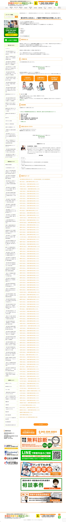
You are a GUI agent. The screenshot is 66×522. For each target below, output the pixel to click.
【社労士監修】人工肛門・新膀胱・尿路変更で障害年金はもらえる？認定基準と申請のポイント (10, 254)
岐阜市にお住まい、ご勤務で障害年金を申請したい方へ (29, 270)
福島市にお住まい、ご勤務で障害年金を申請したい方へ (29, 215)
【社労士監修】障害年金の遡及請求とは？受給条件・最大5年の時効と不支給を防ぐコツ (10, 300)
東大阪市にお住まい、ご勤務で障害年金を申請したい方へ (30, 292)
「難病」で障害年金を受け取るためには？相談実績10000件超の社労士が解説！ (34, 165)
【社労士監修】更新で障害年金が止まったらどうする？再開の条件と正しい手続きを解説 (10, 264)
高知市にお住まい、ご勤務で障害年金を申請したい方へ (29, 229)
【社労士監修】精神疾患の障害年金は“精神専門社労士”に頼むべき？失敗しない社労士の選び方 (10, 150)
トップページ (24, 158)
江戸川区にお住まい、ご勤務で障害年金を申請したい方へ (30, 388)
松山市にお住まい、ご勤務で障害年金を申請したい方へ (29, 294)
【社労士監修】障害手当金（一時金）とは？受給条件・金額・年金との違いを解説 (10, 312)
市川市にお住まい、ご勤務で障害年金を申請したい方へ (29, 371)
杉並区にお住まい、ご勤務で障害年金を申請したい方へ (29, 395)
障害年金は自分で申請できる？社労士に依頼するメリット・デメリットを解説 (10, 110)
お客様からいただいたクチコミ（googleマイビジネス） (10, 408)
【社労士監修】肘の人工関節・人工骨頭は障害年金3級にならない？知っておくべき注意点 (10, 156)
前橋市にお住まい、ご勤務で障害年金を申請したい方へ (29, 342)
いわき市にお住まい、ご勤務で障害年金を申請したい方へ (30, 237)
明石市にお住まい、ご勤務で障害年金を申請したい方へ (29, 220)
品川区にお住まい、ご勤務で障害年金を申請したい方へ (29, 352)
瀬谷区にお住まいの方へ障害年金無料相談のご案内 (28, 417)
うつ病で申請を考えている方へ (10, 167)
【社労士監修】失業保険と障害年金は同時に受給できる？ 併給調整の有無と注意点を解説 (10, 328)
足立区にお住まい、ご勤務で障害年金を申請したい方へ (29, 383)
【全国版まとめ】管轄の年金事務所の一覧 (10, 130)
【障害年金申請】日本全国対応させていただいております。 (36, 13)
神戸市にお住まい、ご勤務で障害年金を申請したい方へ (29, 318)
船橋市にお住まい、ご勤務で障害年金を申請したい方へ (29, 398)
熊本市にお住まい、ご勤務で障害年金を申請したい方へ (29, 304)
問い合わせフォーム (39, 66)
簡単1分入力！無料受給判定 (9, 123)
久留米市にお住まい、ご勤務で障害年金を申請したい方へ (30, 217)
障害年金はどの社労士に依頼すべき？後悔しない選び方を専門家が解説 (10, 104)
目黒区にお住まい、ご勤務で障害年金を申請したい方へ (29, 359)
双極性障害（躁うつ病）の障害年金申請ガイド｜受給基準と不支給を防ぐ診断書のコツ (10, 232)
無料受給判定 (30, 8)
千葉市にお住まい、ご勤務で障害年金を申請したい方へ (29, 400)
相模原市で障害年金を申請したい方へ (26, 412)
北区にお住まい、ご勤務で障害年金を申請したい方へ (29, 366)
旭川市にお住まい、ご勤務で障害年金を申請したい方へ (29, 280)
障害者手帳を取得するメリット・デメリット (10, 146)
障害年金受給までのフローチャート (10, 95)
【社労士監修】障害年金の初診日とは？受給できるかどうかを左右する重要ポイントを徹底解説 (10, 99)
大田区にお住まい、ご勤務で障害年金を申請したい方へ (29, 196)
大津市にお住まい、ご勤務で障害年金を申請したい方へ (29, 239)
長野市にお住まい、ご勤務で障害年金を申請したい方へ (29, 251)
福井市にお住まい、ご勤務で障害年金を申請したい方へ (29, 200)
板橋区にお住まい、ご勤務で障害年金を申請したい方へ (29, 385)
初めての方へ (16, 8)
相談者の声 (7, 411)
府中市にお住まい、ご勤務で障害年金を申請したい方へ (29, 203)
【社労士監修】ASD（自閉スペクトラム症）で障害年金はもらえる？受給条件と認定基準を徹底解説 (10, 183)
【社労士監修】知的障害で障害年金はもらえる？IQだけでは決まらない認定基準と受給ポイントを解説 (10, 194)
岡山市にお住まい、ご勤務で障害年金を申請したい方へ (29, 301)
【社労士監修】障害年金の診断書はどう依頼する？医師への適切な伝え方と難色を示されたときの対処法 (10, 89)
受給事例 (25, 7)
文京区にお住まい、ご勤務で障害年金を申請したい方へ (29, 186)
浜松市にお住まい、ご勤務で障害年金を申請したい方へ (29, 306)
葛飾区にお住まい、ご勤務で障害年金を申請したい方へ (29, 369)
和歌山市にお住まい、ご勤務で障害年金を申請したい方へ (30, 246)
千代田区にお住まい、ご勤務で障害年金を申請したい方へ (30, 188)
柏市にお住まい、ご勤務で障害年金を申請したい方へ (29, 354)
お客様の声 (50, 7)
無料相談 (35, 7)
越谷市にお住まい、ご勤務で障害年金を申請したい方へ (29, 345)
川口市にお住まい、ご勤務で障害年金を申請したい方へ (29, 393)
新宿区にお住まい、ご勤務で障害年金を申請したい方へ (29, 364)
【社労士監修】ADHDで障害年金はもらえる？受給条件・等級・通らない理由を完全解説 (10, 189)
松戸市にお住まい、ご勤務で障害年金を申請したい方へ (29, 373)
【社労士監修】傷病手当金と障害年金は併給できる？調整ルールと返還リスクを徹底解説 (10, 338)
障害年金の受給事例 (8, 164)
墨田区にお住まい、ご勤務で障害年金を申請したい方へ (29, 330)
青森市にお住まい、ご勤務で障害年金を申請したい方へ (29, 212)
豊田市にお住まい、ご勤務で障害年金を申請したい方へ (29, 277)
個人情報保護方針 (8, 421)
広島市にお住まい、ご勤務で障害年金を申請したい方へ (29, 313)
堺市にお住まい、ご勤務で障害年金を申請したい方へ (29, 309)
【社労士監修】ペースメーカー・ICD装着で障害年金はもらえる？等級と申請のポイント (10, 211)
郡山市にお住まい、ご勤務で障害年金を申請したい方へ (29, 232)
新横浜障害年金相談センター (23, 13)
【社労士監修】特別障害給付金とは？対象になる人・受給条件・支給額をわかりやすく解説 (10, 348)
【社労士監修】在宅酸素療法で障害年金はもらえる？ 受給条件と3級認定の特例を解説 (10, 369)
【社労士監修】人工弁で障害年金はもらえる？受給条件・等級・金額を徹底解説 (10, 216)
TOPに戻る (41, 424)
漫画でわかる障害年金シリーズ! (10, 127)
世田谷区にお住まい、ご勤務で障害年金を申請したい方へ (30, 402)
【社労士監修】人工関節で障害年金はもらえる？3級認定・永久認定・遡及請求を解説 (10, 206)
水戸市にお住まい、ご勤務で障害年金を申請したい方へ (29, 340)
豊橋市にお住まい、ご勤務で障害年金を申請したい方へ (29, 248)
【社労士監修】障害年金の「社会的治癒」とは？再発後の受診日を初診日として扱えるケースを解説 (10, 343)
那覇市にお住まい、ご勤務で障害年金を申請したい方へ (29, 227)
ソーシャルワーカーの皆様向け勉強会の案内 (10, 418)
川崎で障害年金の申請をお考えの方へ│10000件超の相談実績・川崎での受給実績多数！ (35, 162)
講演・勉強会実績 (8, 414)
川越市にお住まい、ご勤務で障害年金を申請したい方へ (29, 349)
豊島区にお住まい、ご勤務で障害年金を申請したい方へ (29, 337)
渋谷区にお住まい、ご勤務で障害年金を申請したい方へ (29, 193)
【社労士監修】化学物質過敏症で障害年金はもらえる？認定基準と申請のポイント (10, 280)
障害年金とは (11, 8)
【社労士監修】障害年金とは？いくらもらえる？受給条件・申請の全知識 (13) (10, 53)
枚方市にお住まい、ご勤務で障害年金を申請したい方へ (29, 263)
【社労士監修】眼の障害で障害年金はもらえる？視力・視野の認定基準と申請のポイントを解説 (10, 354)
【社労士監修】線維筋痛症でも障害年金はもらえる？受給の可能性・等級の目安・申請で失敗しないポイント (10, 242)
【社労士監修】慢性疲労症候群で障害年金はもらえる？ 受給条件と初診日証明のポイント (10, 285)
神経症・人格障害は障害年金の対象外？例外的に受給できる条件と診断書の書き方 (10, 226)
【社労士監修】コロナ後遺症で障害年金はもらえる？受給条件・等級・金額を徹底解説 (10, 259)
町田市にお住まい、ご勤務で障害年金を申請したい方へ (29, 357)
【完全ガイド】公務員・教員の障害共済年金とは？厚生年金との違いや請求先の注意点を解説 (10, 317)
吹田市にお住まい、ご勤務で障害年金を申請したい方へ (29, 261)
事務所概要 (40, 7)
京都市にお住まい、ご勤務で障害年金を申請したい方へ (29, 316)
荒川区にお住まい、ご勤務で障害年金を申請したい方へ (29, 198)
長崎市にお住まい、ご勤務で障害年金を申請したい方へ (29, 273)
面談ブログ (7, 117)
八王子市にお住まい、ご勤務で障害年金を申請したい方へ (30, 381)
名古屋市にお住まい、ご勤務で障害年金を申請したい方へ (30, 325)
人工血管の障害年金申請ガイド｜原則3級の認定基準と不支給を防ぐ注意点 (10, 221)
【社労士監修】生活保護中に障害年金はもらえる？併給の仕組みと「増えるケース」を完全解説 (10, 333)
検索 (16, 16)
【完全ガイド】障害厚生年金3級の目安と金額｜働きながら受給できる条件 (10, 364)
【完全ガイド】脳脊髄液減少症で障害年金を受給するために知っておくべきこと (34, 168)
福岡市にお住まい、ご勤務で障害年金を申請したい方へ (29, 321)
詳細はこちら (22, 99)
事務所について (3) (8, 383)
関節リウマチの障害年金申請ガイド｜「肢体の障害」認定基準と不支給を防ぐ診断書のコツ (10, 249)
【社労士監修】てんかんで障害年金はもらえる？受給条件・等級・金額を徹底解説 (10, 237)
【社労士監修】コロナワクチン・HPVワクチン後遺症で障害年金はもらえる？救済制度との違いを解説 (10, 135)
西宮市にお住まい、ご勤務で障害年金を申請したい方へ (29, 289)
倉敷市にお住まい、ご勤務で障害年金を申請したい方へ (29, 285)
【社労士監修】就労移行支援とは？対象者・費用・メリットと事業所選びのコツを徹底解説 (10, 73)
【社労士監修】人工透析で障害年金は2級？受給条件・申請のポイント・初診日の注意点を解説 (10, 201)
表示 (28, 36)
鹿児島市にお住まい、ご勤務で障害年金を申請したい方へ (30, 297)
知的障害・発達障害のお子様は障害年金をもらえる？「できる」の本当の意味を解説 (10, 359)
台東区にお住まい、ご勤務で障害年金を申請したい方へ (29, 184)
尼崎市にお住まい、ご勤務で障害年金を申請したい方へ (29, 234)
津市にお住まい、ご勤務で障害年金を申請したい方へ (29, 210)
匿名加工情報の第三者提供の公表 (10, 424)
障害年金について (21, 8)
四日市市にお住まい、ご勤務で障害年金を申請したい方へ (30, 222)
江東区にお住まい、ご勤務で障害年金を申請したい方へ (29, 376)
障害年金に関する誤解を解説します (10, 114)
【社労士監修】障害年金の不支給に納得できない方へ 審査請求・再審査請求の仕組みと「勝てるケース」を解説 (10, 306)
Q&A (54, 7)
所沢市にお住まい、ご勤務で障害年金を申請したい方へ (29, 347)
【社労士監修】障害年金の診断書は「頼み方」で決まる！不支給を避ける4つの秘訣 (10, 78)
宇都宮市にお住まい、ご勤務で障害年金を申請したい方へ (30, 378)
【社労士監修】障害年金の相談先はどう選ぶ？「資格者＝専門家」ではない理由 (10, 84)
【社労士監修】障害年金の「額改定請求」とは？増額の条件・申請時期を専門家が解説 (10, 295)
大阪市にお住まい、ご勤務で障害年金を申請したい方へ (29, 328)
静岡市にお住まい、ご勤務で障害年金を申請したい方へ (29, 299)
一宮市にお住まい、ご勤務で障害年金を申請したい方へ (29, 256)
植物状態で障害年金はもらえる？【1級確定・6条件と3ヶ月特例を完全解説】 (10, 374)
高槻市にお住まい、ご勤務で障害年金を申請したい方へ (29, 241)
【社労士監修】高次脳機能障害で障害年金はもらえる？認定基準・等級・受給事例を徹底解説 (10, 269)
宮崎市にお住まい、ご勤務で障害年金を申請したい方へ (29, 265)
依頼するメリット (59, 8)
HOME (6, 7)
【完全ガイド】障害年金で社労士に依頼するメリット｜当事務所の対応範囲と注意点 (10, 58)
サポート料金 (45, 8)
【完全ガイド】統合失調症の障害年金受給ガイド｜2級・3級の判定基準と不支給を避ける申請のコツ (10, 172)
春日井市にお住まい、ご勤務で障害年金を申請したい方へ (52, 13)
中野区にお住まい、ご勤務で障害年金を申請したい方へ (29, 361)
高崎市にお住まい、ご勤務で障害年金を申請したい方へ (29, 253)
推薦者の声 (7, 401)
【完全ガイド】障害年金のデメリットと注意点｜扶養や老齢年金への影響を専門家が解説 (10, 141)
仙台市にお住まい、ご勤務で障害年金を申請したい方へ (29, 311)
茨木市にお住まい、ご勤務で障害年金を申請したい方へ (29, 335)
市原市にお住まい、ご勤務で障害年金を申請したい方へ (29, 333)
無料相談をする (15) (8, 386)
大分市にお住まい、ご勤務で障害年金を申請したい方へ (29, 287)
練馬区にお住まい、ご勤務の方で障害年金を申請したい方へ (30, 390)
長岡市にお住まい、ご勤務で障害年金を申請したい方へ (29, 208)
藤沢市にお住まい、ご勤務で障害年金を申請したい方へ (29, 407)
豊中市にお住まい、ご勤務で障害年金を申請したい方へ (29, 268)
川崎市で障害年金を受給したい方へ (26, 414)
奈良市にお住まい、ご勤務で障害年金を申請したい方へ (29, 244)
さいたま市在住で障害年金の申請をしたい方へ (28, 405)
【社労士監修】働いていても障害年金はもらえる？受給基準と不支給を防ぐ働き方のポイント (10, 68)
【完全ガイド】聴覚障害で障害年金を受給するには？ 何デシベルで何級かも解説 (10, 274)
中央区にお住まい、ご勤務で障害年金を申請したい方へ (29, 191)
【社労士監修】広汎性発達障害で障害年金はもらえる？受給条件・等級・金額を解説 (10, 177)
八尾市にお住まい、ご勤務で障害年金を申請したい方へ (29, 205)
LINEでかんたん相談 (8, 120)
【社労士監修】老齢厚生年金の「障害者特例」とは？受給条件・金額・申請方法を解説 (10, 322)
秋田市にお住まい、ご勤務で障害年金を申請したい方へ (29, 225)
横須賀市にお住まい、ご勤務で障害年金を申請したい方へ (30, 410)
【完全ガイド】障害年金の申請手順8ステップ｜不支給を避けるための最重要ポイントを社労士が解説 (10, 397)
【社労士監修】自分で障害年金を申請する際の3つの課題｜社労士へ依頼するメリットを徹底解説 (10, 63)
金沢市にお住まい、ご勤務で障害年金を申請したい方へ (29, 282)
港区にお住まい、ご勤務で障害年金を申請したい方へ (29, 181)
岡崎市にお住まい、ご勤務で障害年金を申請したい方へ (29, 258)
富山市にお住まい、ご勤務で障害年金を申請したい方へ (29, 275)
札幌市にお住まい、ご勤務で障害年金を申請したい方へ (29, 323)
